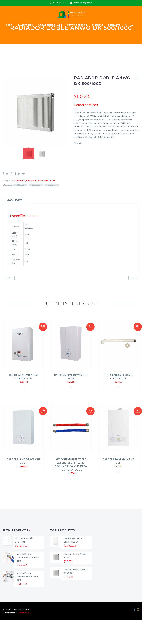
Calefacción (25, 25)
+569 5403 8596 (59, 3)
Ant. (9, 277)
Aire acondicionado (50, 25)
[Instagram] (138, 609)
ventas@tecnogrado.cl (82, 3)
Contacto (114, 25)
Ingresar (97, 25)
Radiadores (31, 180)
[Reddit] (23, 173)
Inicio (9, 25)
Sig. (133, 277)
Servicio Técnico (77, 25)
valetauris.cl (24, 612)
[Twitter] (7, 173)
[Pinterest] (11, 173)
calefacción (21, 185)
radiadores (36, 185)
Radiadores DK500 (46, 180)
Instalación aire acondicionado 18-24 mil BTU (28, 557)
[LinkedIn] (19, 173)
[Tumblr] (15, 173)
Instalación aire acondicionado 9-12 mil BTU (27, 576)
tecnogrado (52, 185)
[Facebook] (3, 173)
